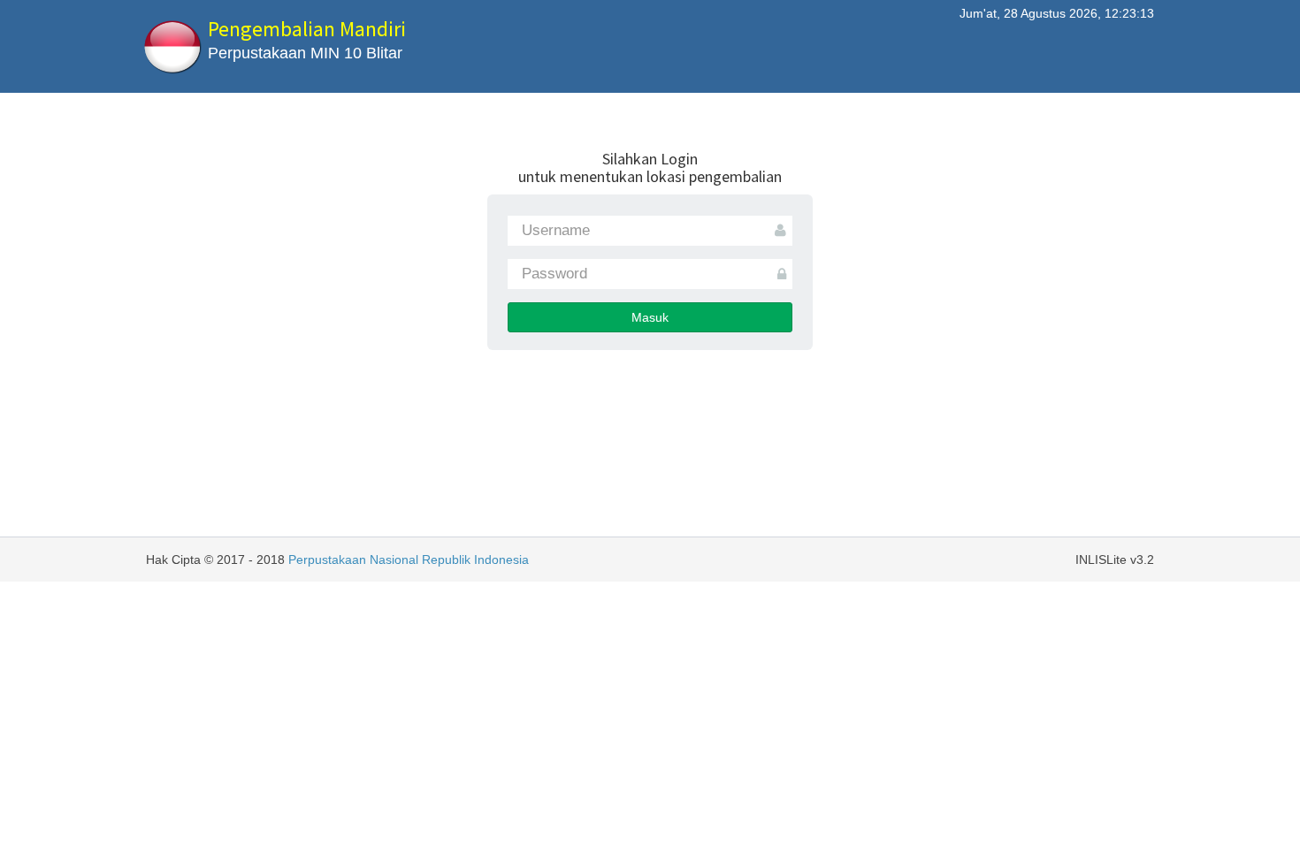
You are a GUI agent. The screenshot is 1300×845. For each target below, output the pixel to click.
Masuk (650, 317)
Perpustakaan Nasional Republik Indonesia (408, 559)
